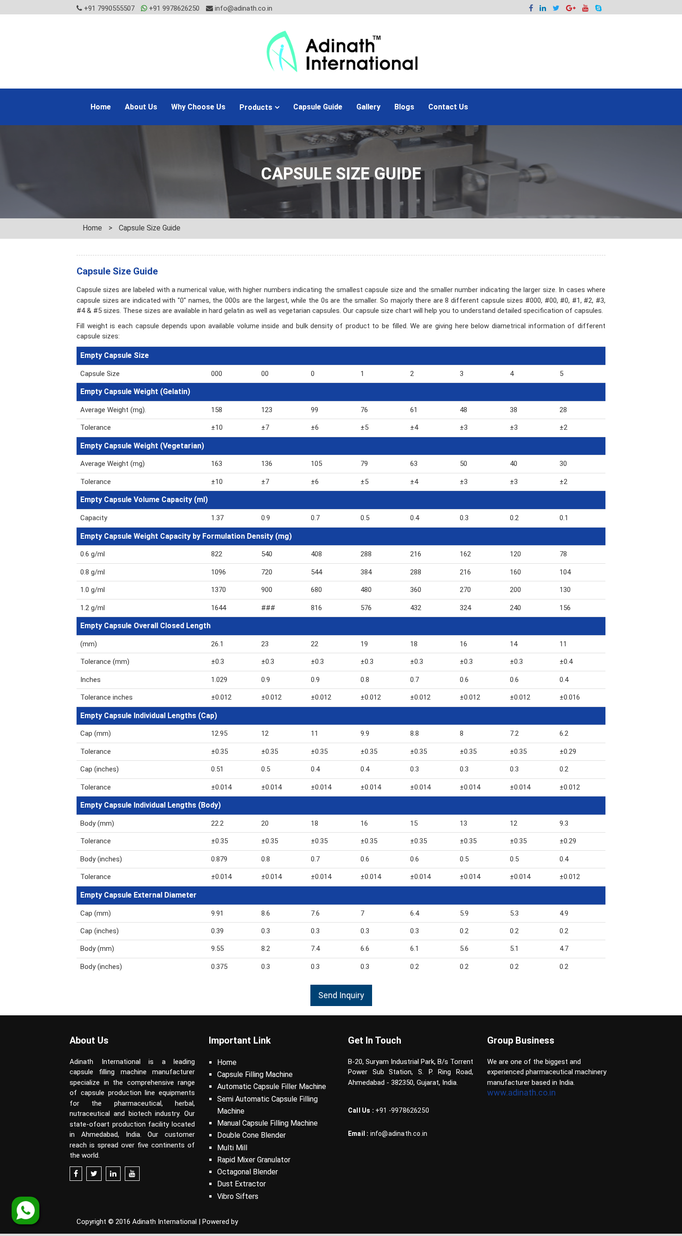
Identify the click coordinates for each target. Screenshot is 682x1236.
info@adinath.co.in (242, 8)
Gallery (368, 106)
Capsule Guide (317, 106)
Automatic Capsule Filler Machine (271, 1086)
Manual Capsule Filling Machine (267, 1123)
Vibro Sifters (237, 1196)
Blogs (404, 106)
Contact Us (448, 106)
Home (100, 106)
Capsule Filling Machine (255, 1074)
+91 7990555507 (108, 8)
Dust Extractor (241, 1183)
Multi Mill (232, 1147)
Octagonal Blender (247, 1171)
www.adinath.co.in (521, 1092)
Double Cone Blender (251, 1135)
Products (255, 107)
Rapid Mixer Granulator (253, 1159)
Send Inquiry (341, 995)
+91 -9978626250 (402, 1110)
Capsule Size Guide (149, 227)
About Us (141, 106)
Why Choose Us (198, 106)
